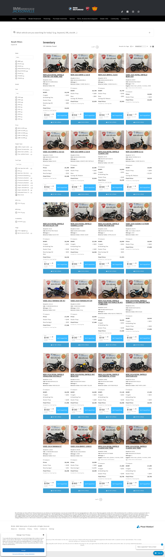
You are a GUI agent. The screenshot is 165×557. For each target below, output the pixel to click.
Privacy (29, 529)
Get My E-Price (56, 122)
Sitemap (51, 529)
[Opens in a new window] (122, 11)
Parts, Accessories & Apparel (87, 19)
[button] (43, 535)
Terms (36, 529)
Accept (23, 550)
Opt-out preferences (18, 554)
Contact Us (125, 19)
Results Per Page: (124, 46)
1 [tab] (82, 21)
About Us (14, 529)
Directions (22, 529)
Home (14, 19)
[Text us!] (158, 553)
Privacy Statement (29, 554)
